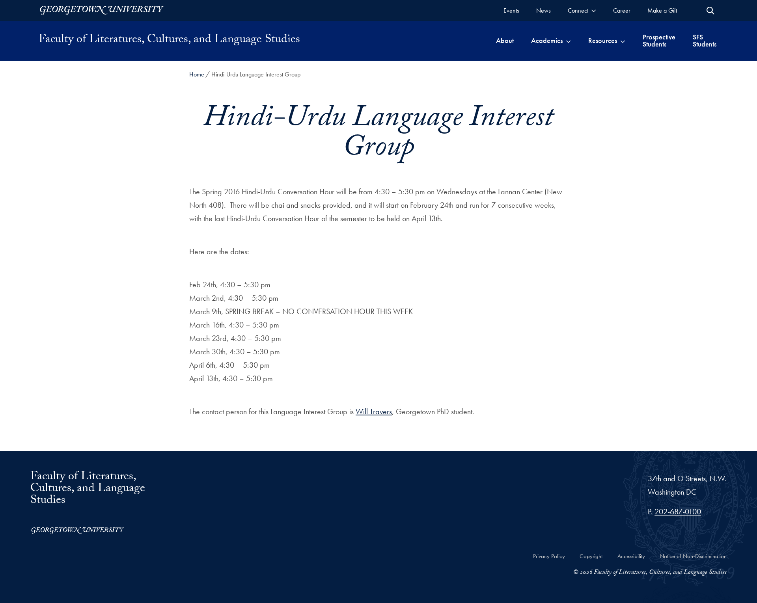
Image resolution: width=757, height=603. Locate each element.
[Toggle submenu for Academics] (568, 40)
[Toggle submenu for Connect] (593, 10)
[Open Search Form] (710, 11)
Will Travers (374, 411)
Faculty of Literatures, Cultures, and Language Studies (169, 41)
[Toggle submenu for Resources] (623, 40)
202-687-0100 (677, 511)
